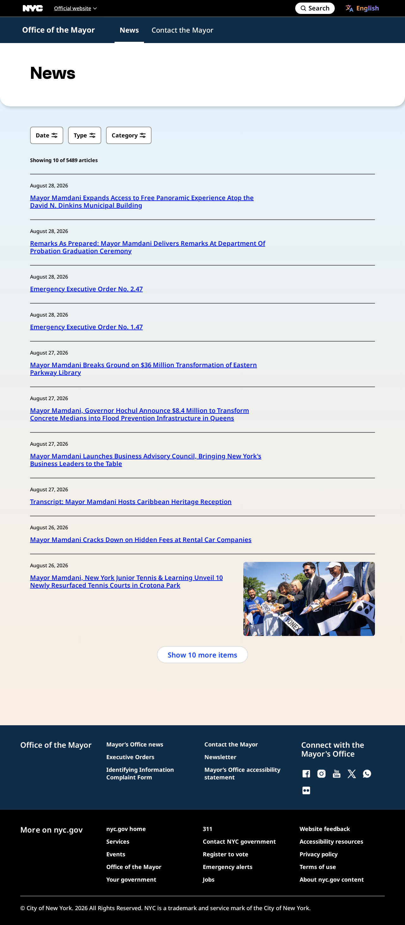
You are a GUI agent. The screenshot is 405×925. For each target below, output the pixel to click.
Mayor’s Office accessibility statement (242, 773)
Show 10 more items (202, 654)
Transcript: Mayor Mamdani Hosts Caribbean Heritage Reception (131, 502)
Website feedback (325, 829)
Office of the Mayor (58, 29)
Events (115, 854)
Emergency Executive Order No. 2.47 (86, 289)
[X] (352, 774)
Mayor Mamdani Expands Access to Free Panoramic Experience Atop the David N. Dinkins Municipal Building (142, 201)
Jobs (209, 879)
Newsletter (220, 757)
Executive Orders (130, 757)
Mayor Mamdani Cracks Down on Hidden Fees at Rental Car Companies (141, 540)
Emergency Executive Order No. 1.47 (86, 327)
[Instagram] (321, 774)
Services (117, 841)
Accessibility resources (331, 841)
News (129, 30)
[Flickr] (306, 790)
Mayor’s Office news (134, 744)
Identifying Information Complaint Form (140, 773)
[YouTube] (337, 774)
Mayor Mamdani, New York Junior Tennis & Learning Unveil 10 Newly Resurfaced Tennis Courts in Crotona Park (126, 581)
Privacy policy (319, 854)
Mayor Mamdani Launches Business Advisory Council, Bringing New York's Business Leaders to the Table (145, 460)
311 (207, 829)
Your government (131, 879)
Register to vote (225, 854)
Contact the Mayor (182, 30)
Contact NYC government (239, 841)
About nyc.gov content (332, 879)
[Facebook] (306, 774)
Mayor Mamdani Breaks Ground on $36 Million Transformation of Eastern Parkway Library (143, 368)
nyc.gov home (126, 829)
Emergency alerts (227, 867)
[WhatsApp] (367, 774)
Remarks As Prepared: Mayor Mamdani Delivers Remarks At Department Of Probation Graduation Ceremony (147, 247)
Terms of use (318, 867)
